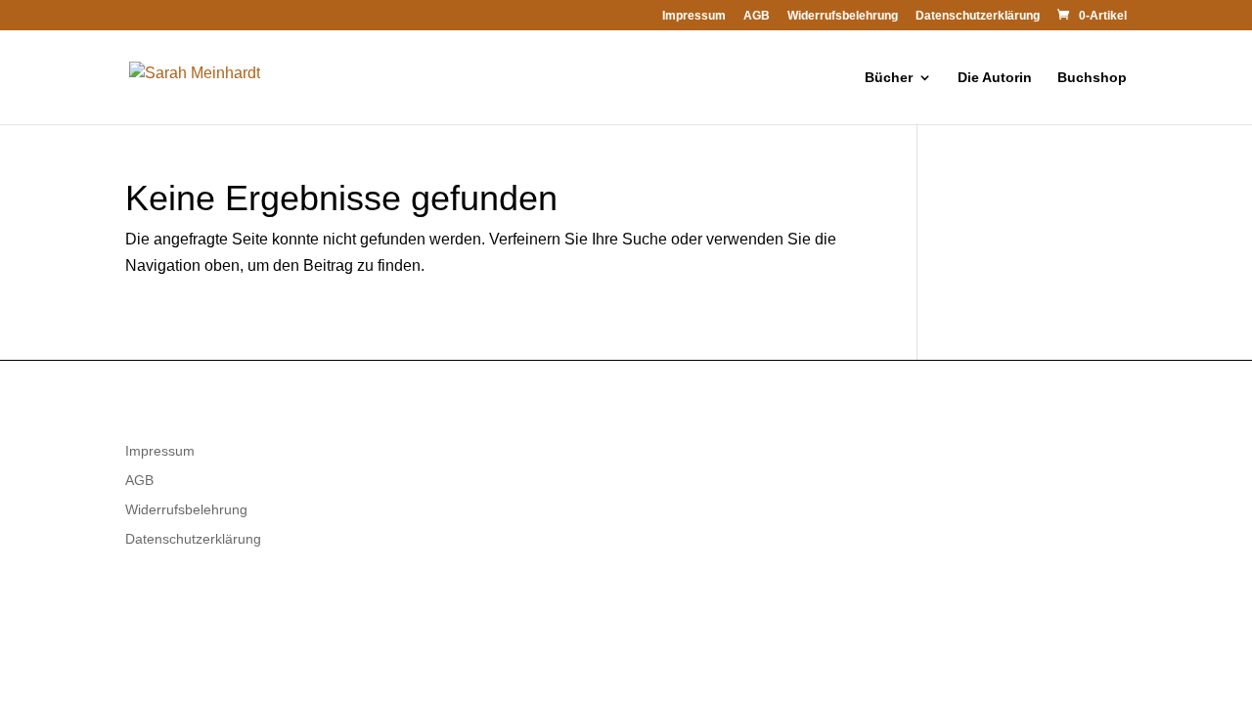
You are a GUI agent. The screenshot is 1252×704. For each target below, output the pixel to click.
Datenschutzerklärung (978, 16)
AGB (756, 16)
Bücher (889, 77)
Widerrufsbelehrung (842, 16)
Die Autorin (995, 77)
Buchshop (1092, 77)
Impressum (694, 16)
